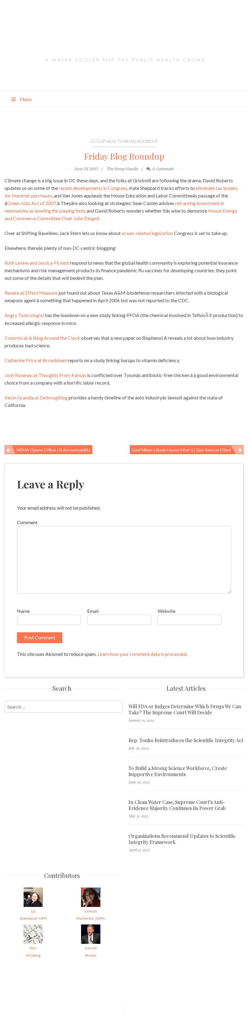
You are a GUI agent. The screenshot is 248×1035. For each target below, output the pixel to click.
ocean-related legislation (147, 233)
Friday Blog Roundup (124, 156)
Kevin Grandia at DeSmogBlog (36, 397)
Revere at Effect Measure (31, 293)
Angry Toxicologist (24, 315)
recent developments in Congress (93, 188)
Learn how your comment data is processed (141, 654)
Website (166, 611)
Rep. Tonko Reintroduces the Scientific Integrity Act (186, 740)
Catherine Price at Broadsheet (36, 360)
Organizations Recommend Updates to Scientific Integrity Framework (182, 839)
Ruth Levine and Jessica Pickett (37, 263)
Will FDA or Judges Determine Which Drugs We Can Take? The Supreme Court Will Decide (185, 709)
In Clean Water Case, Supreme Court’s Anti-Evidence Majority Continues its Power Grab (177, 805)
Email (93, 611)
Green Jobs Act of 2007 (31, 203)
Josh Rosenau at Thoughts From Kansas (45, 375)
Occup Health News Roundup (124, 141)
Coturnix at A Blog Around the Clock (42, 338)
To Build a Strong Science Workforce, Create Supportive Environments (178, 771)
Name (23, 611)
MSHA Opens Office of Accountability (53, 449)
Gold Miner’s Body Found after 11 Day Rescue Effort (181, 449)
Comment (27, 522)
